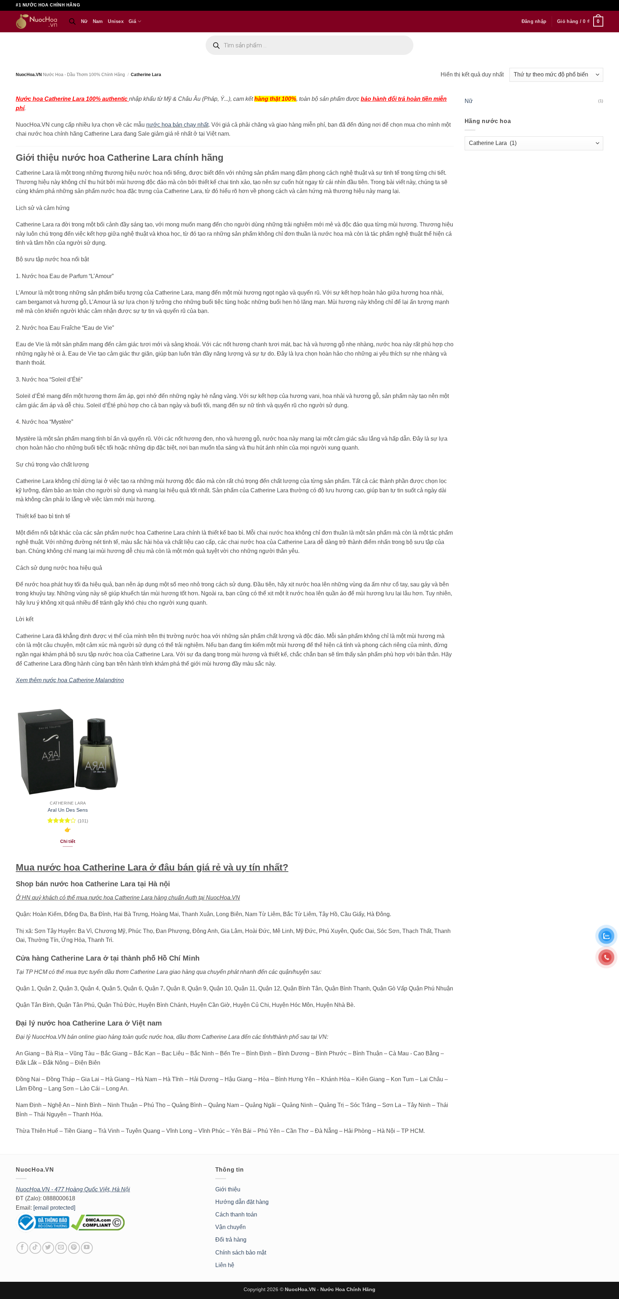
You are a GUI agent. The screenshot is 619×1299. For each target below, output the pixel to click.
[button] (534, 21)
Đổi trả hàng (230, 1240)
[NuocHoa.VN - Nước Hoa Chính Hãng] (37, 21)
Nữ (84, 21)
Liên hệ (224, 1265)
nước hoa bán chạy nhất (177, 125)
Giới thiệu (227, 1189)
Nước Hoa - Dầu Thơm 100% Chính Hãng (84, 74)
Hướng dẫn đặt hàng (242, 1202)
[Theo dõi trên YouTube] (87, 1248)
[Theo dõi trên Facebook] (22, 1248)
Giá (132, 21)
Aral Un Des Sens (68, 810)
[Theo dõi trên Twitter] (48, 1248)
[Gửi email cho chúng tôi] (61, 1248)
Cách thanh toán (236, 1214)
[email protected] (54, 1208)
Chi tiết (68, 841)
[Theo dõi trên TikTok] (35, 1248)
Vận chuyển (230, 1227)
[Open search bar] (72, 21)
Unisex (116, 21)
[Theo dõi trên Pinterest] (74, 1248)
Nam (98, 21)
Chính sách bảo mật (240, 1252)
